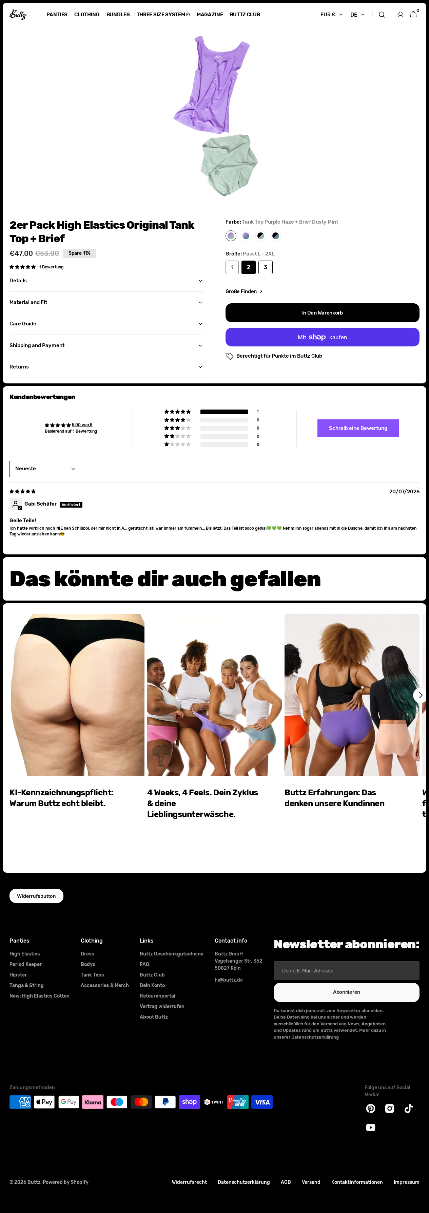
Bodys (88, 964)
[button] (381, 15)
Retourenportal (157, 996)
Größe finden (241, 291)
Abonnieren (346, 992)
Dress (87, 954)
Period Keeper (25, 964)
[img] (23, 491)
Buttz (33, 1182)
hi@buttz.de (229, 980)
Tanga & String (26, 985)
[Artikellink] (76, 732)
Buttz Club (152, 975)
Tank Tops (92, 975)
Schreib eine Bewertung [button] (358, 428)
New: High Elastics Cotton (39, 996)
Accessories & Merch (105, 985)
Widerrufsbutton (36, 896)
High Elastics (24, 954)
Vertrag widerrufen (162, 1006)
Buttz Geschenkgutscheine (171, 954)
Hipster (18, 975)
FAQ (144, 964)
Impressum (407, 1182)
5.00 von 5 (82, 424)
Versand (311, 1182)
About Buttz (154, 1017)
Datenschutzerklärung (244, 1182)
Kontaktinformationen (357, 1182)
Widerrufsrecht (189, 1182)
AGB (286, 1182)
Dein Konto (152, 985)
